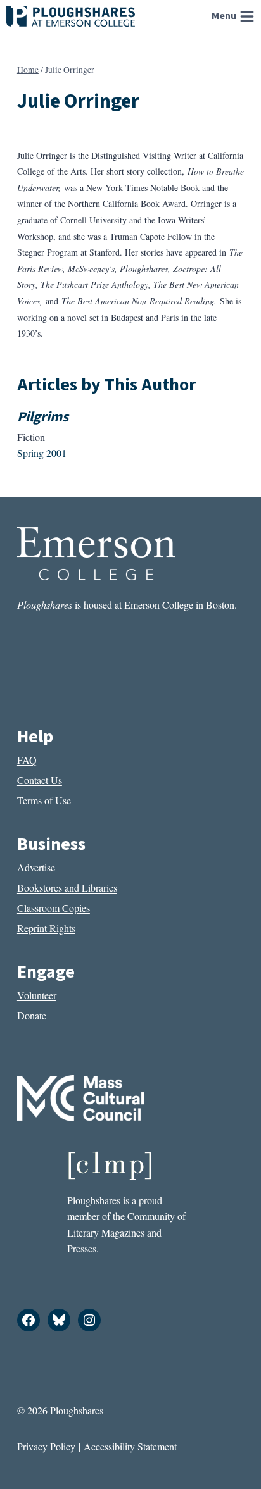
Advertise (36, 867)
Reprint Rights (46, 928)
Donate (31, 1015)
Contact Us (39, 780)
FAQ (27, 759)
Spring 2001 (42, 452)
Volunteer (36, 995)
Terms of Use (44, 800)
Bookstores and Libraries (67, 887)
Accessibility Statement (130, 1446)
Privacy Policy (46, 1446)
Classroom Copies (53, 907)
